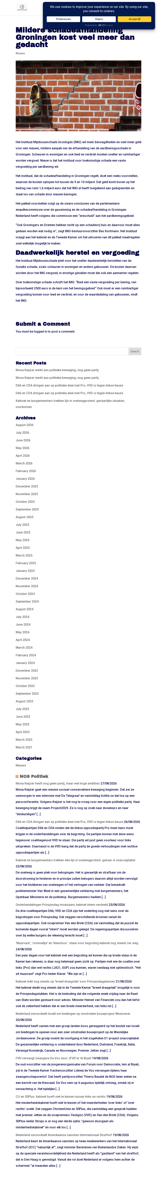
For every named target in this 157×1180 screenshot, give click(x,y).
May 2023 (22, 724)
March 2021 (24, 747)
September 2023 (27, 693)
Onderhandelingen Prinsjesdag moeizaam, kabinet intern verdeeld (62, 905)
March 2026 (24, 463)
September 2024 (27, 601)
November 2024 (27, 586)
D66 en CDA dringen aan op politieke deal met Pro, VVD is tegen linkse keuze (69, 385)
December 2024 (27, 578)
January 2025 (25, 571)
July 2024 (22, 617)
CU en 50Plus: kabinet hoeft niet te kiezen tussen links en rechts (60, 1096)
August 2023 (24, 701)
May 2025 (22, 540)
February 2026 (26, 471)
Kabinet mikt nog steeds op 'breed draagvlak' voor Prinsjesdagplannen (65, 981)
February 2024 (26, 655)
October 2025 (25, 502)
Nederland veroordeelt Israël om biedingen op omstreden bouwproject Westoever (73, 1014)
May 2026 (22, 448)
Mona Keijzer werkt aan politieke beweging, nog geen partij (57, 370)
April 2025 (23, 548)
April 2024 (23, 640)
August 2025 (24, 517)
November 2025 (27, 494)
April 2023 (23, 732)
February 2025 (26, 563)
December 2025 (27, 486)
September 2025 (27, 509)
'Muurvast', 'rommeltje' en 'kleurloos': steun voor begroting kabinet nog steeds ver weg (77, 943)
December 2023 (27, 670)
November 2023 (27, 678)
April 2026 (23, 455)
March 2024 (24, 647)
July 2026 (22, 432)
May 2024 (22, 632)
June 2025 (23, 532)
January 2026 (25, 479)
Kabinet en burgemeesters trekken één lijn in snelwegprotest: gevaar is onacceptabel (75, 860)
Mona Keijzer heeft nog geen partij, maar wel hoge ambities (58, 783)
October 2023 (25, 686)
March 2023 (24, 740)
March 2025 (24, 555)
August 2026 (24, 425)
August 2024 (24, 609)
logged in (40, 331)
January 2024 (25, 663)
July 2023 (22, 709)
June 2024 (23, 624)
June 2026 (23, 440)
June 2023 (23, 716)
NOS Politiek (34, 776)
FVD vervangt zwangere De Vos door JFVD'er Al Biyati (53, 1058)
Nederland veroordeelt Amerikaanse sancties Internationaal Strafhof (64, 1135)
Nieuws (20, 53)
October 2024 (25, 594)
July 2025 (22, 525)
